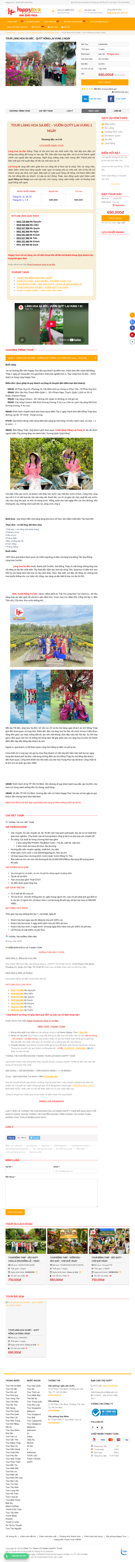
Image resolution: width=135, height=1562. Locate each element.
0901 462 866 (17, 1000)
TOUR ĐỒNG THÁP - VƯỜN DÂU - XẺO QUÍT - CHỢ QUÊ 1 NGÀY (65, 1259)
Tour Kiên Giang (13, 1449)
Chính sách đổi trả (28, 1536)
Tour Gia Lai (11, 1471)
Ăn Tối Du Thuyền (14, 1525)
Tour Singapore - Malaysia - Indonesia (34, 1427)
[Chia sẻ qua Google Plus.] (22, 1137)
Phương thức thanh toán (70, 1536)
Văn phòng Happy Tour (116, 1536)
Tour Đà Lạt (11, 1392)
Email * (57, 1167)
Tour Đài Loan (33, 1405)
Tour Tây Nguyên (13, 1528)
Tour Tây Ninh (12, 1487)
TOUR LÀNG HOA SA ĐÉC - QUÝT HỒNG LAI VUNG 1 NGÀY (23, 1332)
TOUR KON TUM (13, 1509)
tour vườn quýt (16, 1146)
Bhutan (30, 1443)
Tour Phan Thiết (13, 1462)
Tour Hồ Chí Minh (13, 1386)
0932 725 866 (17, 990)
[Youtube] (102, 1427)
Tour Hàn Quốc (34, 1386)
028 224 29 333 (110, 1386)
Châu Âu (31, 1439)
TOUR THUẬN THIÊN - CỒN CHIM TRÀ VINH (39, 290)
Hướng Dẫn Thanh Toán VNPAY (67, 1539)
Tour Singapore (34, 1414)
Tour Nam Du (12, 1446)
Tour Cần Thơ (12, 1439)
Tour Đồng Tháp (52, 33)
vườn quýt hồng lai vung (15, 1152)
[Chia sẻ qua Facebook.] (11, 1137)
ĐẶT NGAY (105, 82)
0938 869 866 (17, 994)
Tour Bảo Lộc (12, 1417)
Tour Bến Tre (12, 1465)
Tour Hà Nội (11, 1389)
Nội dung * (10, 1177)
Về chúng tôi (11, 1536)
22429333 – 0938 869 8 (76, 1048)
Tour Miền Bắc (12, 1468)
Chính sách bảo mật (47, 1536)
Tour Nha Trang (13, 1420)
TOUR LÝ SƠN (12, 1522)
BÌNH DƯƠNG (12, 1506)
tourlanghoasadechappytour (17, 1149)
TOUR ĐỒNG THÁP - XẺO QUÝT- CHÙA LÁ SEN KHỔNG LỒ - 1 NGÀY (24, 1259)
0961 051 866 (17, 1010)
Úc (28, 1433)
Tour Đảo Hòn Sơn (14, 1477)
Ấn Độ (30, 1446)
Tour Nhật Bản (33, 1395)
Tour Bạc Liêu (12, 1481)
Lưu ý (70, 111)
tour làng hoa (31, 1146)
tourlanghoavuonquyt (80, 1146)
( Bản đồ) (83, 1032)
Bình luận (94, 111)
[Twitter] (97, 1427)
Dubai (29, 1436)
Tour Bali (31, 1417)
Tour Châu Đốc (12, 1452)
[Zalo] (132, 322)
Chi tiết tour (46, 111)
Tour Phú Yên (12, 1455)
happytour (45, 1146)
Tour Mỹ (30, 1389)
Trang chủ (10, 33)
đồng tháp (80, 1149)
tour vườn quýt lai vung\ (42, 1149)
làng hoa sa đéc (35, 1152)
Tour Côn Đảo (12, 1401)
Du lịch (21, 33)
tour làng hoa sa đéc (64, 1149)
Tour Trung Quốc (34, 1401)
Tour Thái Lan (33, 1392)
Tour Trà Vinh (12, 1484)
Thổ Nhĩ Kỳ (32, 1398)
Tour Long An (12, 1497)
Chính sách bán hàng (93, 1536)
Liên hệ (117, 111)
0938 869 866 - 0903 (83, 1085)
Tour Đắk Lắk (12, 1474)
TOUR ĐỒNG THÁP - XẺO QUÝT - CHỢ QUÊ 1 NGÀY (107, 1259)
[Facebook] (93, 1427)
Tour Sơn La (11, 1436)
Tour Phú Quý (12, 1395)
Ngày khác (114, 54)
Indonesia (31, 1452)
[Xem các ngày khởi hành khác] (37, 1272)
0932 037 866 (17, 997)
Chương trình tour (19, 111)
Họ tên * (9, 1167)
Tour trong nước (34, 33)
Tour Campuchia (34, 1420)
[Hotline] (132, 315)
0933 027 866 (17, 1007)
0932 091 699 (17, 1003)
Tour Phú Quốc (12, 1411)
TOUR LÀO (32, 1455)
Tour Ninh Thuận (13, 1458)
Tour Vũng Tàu (12, 1398)
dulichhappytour (60, 1146)
